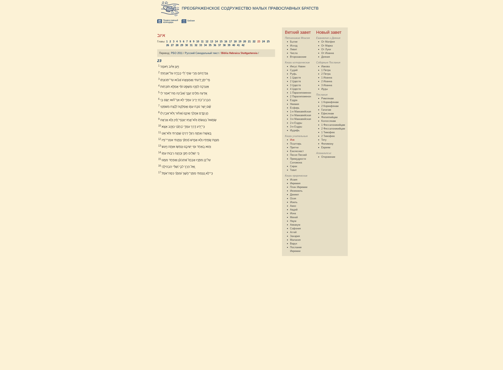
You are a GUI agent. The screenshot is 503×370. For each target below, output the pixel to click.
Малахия (295, 239)
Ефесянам (327, 113)
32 (196, 45)
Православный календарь (170, 21)
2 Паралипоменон (300, 96)
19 (240, 41)
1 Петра (325, 70)
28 (177, 45)
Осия (293, 198)
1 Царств (295, 77)
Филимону (327, 143)
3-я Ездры (296, 126)
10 (197, 41)
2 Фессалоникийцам (333, 128)
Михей (294, 217)
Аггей (293, 232)
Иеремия (295, 183)
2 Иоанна (326, 81)
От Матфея (328, 41)
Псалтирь (295, 143)
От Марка (327, 45)
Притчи (294, 147)
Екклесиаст (297, 151)
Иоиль (293, 202)
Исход (293, 45)
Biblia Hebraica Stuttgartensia (239, 53)
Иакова (325, 66)
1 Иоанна (326, 77)
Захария (295, 236)
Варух (293, 243)
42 (243, 45)
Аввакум (295, 224)
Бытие (293, 41)
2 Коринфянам (330, 106)
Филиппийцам (329, 117)
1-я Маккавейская (300, 111)
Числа (293, 53)
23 (258, 41)
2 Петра (325, 73)
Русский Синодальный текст (202, 53)
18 (235, 41)
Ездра (293, 100)
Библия (191, 20)
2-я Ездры (296, 122)
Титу (324, 139)
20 (244, 41)
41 (238, 45)
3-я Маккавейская (300, 119)
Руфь (293, 73)
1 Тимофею (328, 132)
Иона (293, 213)
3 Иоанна (326, 85)
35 (210, 45)
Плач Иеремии (298, 187)
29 (181, 45)
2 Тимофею (328, 136)
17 (230, 41)
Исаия (293, 179)
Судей (293, 70)
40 (233, 45)
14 (216, 41)
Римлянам (327, 98)
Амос (293, 205)
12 (207, 41)
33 (200, 45)
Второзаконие (298, 56)
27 (172, 45)
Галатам (326, 109)
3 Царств (295, 85)
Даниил (294, 194)
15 (221, 41)
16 (225, 41)
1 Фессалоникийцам (333, 124)
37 (219, 45)
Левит (293, 49)
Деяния (325, 56)
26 (167, 45)
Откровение (328, 156)
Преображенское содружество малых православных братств (250, 8)
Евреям (325, 147)
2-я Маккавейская (300, 115)
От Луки (326, 49)
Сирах (293, 166)
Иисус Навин (297, 66)
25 (268, 41)
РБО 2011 (177, 53)
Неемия (294, 104)
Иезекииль (296, 190)
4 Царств (295, 88)
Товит (293, 170)
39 (229, 45)
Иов (292, 139)
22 (254, 41)
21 (249, 41)
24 (263, 41)
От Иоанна (327, 53)
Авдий (293, 209)
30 (186, 45)
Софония (295, 228)
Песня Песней (298, 154)
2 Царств (295, 81)
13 (211, 41)
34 (205, 45)
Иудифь (295, 130)
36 (214, 45)
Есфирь (294, 107)
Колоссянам (328, 120)
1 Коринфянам (330, 102)
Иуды (324, 88)
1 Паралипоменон (300, 92)
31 (191, 45)
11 (202, 41)
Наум (293, 221)
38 (224, 45)
